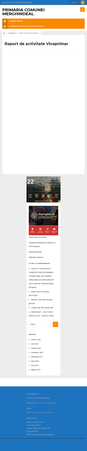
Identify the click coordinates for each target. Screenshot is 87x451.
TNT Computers (40, 403)
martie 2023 (36, 348)
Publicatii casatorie (36, 257)
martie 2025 (36, 339)
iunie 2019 (35, 361)
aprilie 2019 (35, 369)
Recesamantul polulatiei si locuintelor (26, 26)
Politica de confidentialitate (36, 412)
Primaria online (16, 21)
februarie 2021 (37, 357)
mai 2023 (34, 344)
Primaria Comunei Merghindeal (23, 11)
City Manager (51, 403)
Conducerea (12, 33)
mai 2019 (34, 365)
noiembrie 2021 (37, 352)
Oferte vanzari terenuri (38, 237)
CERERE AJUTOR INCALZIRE (42, 307)
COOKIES (50, 412)
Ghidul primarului (35, 252)
